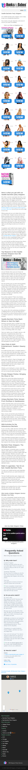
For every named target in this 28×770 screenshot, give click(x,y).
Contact (4, 730)
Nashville (4, 749)
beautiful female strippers (10, 235)
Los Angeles (5, 741)
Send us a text (8, 732)
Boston (4, 756)
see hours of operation (11, 664)
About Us (4, 726)
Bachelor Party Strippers (8, 718)
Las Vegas (5, 743)
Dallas (4, 753)
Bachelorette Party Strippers (9, 720)
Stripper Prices (6, 724)
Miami (4, 747)
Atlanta (4, 745)
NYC (3, 737)
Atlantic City (5, 751)
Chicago (4, 739)
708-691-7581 (7, 661)
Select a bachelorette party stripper (14, 654)
